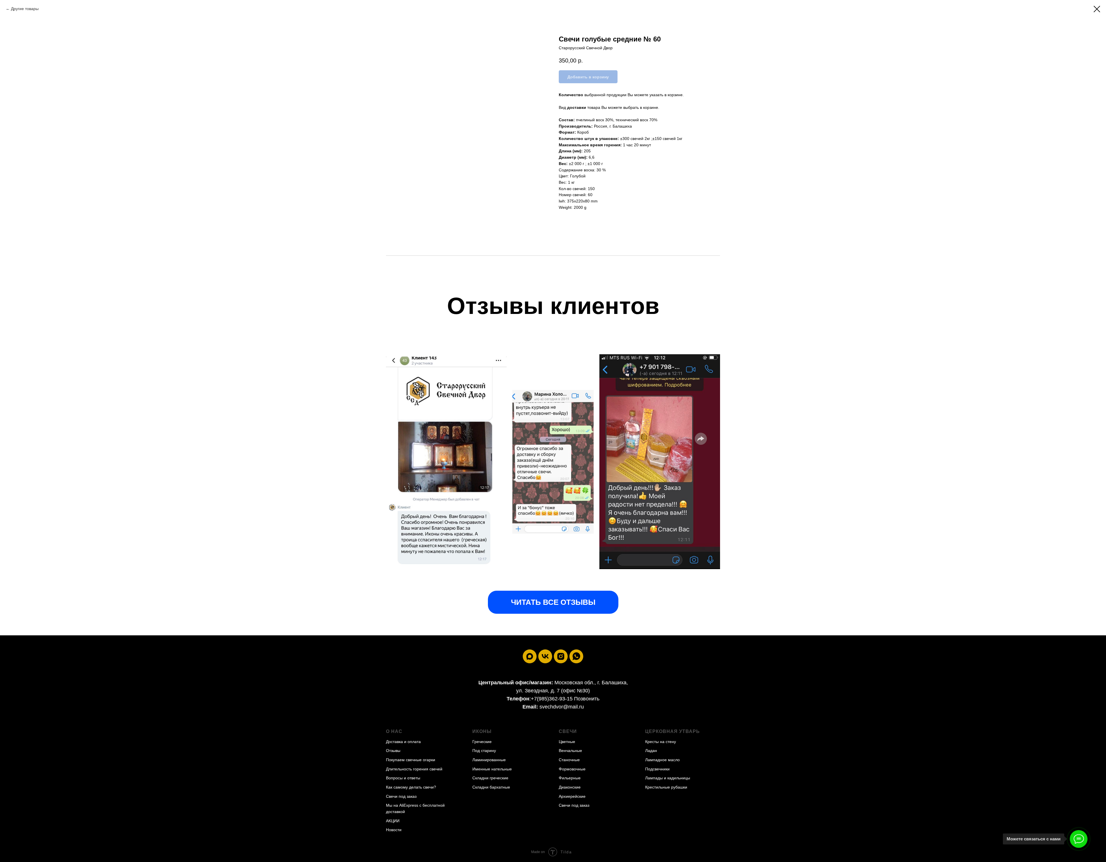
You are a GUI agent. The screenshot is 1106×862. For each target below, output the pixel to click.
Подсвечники (657, 769)
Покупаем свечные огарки (410, 759)
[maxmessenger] (530, 656)
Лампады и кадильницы (667, 778)
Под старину (484, 750)
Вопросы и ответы (403, 778)
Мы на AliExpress (402, 805)
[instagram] (561, 656)
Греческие (482, 741)
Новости (394, 829)
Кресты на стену (660, 741)
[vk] (545, 656)
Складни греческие (490, 778)
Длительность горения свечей (414, 769)
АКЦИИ (392, 821)
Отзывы (393, 750)
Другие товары (25, 8)
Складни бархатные (491, 787)
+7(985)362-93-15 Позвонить (565, 699)
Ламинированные (489, 759)
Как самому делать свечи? (411, 787)
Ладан (651, 750)
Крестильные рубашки (666, 787)
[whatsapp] (576, 656)
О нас (394, 731)
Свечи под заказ (401, 796)
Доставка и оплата (403, 741)
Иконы (482, 731)
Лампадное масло (662, 759)
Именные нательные (492, 769)
